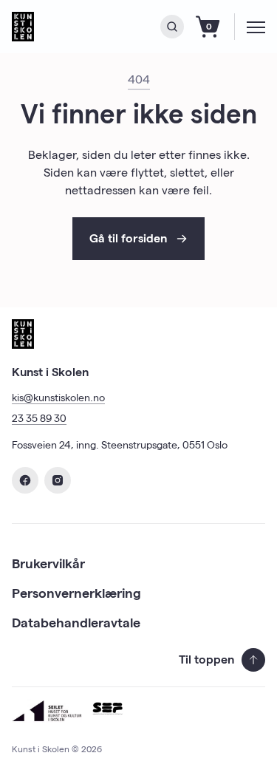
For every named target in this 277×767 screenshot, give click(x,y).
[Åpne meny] (256, 26)
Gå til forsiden (128, 238)
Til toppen (206, 659)
